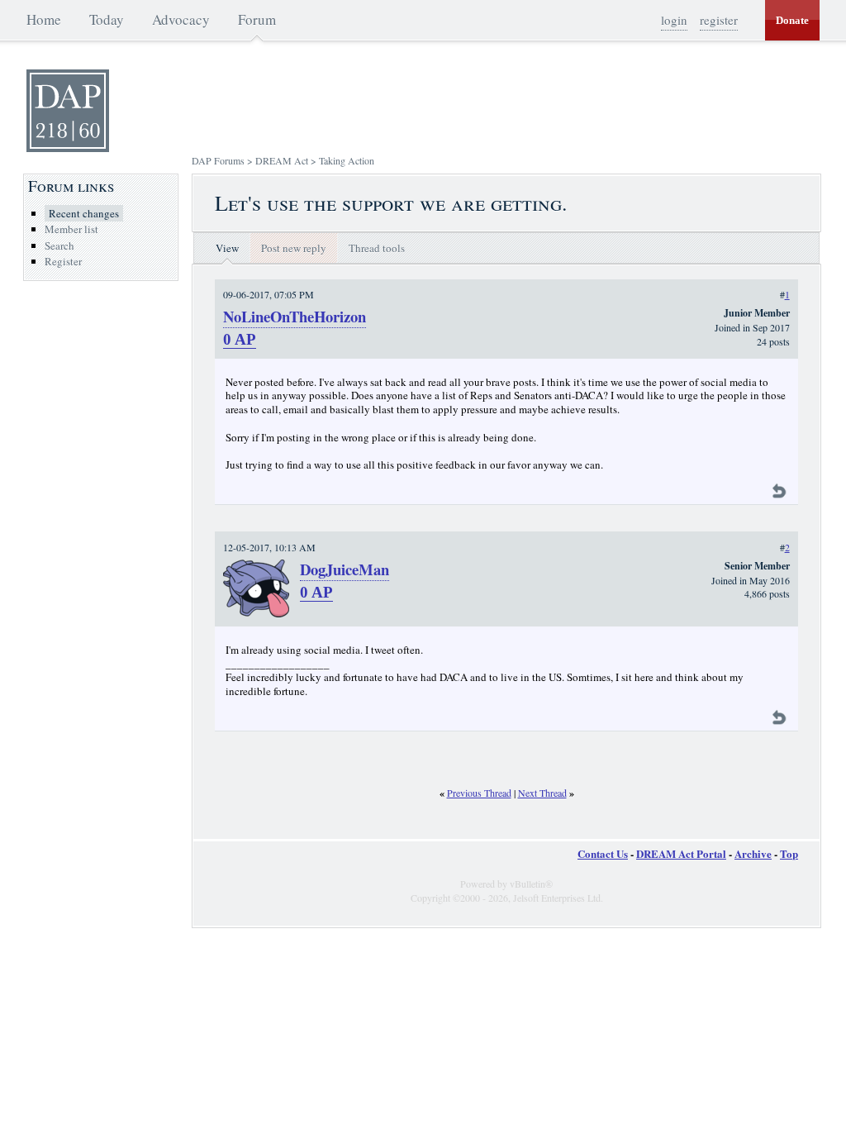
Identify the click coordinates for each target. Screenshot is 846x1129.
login (674, 20)
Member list (71, 229)
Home (43, 19)
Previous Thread (479, 792)
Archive (753, 853)
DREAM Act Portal (681, 853)
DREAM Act (281, 160)
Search (59, 245)
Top (789, 853)
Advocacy (181, 19)
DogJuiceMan (344, 569)
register (719, 20)
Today (106, 19)
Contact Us (602, 853)
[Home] (67, 148)
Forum (257, 19)
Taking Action (346, 160)
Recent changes (84, 213)
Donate (792, 20)
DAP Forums (218, 160)
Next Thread (542, 792)
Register (63, 261)
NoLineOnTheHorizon (294, 316)
